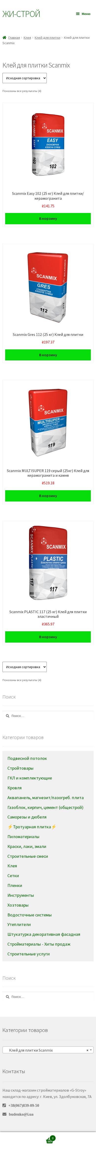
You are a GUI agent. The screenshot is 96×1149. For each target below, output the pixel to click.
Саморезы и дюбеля (27, 817)
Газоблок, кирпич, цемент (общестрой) (45, 807)
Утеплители (19, 924)
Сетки (13, 875)
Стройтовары (20, 768)
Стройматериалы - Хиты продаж (38, 944)
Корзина (44, 1136)
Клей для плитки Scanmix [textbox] (46, 1050)
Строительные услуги (28, 954)
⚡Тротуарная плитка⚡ (32, 827)
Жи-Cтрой (21, 13)
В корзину (48, 218)
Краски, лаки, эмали (26, 846)
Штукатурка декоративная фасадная (43, 934)
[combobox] (48, 1049)
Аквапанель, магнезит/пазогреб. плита (45, 797)
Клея (27, 37)
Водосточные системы (29, 915)
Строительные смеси (27, 856)
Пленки (14, 885)
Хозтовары (18, 905)
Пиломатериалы (23, 836)
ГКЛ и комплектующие (29, 778)
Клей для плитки (47, 37)
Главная (14, 37)
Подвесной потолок (27, 758)
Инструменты (20, 895)
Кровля (14, 788)
